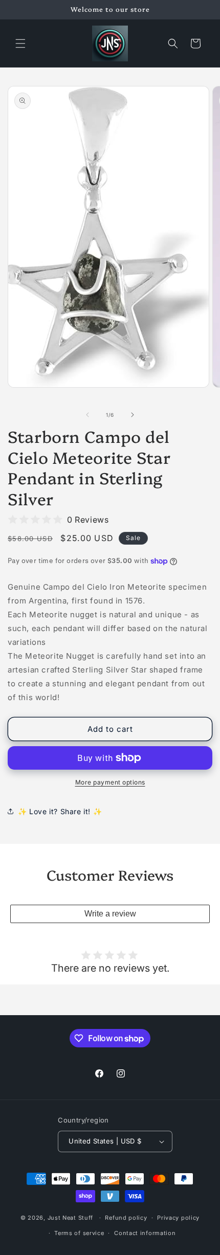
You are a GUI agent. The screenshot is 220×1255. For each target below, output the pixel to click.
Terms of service (79, 1233)
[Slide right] (132, 415)
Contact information (144, 1233)
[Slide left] (87, 415)
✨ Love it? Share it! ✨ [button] (60, 811)
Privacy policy (178, 1217)
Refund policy (126, 1217)
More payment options (110, 782)
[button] (20, 43)
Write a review (110, 913)
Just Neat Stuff (71, 1217)
